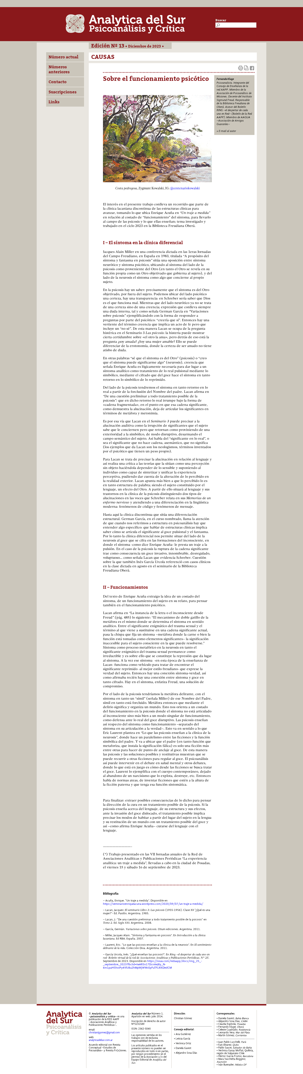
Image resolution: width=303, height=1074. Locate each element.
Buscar (220, 20)
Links (54, 102)
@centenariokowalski (185, 188)
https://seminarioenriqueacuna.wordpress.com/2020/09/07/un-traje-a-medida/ (153, 903)
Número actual (63, 57)
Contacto (58, 82)
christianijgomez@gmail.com (104, 1032)
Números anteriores (59, 69)
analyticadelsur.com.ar (101, 1040)
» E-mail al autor (226, 131)
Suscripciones (62, 92)
